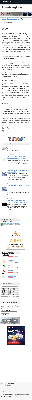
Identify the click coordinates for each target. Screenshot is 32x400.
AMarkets (10, 260)
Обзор (16, 256)
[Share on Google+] (13, 139)
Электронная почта (7, 310)
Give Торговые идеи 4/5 (6, 127)
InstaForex (10, 270)
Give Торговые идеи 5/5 (7, 127)
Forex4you (11, 265)
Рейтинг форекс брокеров (8, 254)
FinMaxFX (10, 255)
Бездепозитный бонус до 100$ (11, 223)
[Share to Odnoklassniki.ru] (16, 139)
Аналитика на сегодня (13, 19)
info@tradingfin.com (6, 391)
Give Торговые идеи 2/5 (3, 127)
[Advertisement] (16, 362)
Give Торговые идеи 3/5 (4, 127)
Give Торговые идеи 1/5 (2, 127)
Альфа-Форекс (12, 276)
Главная (4, 19)
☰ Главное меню (6, 2)
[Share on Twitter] (18, 139)
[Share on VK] (21, 139)
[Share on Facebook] (10, 139)
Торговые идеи (11, 148)
